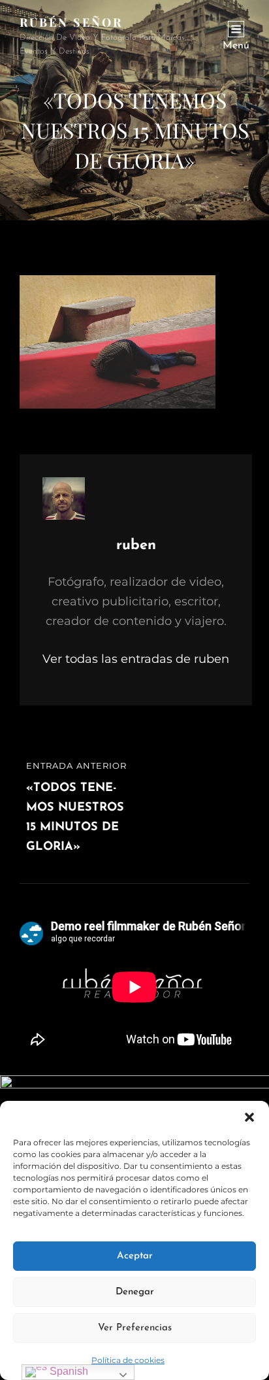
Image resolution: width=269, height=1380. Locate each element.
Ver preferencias (135, 1328)
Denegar (135, 1292)
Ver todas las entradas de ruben (135, 659)
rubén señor (71, 22)
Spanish (67, 1371)
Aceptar (135, 1256)
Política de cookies (128, 1360)
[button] (249, 1117)
